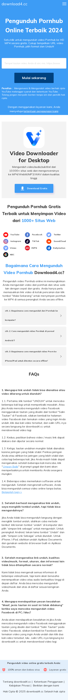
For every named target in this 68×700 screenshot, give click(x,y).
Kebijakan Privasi (19, 685)
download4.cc (15, 3)
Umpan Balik (10, 466)
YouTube (14, 234)
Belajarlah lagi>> (12, 492)
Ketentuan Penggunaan (48, 681)
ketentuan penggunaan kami (41, 111)
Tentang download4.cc (17, 681)
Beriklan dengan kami (46, 685)
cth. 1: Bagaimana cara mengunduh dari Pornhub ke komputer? (31, 315)
